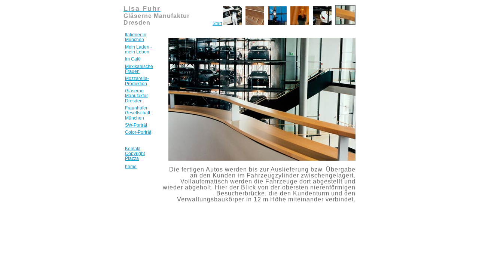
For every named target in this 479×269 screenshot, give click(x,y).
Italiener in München (135, 37)
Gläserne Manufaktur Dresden (136, 95)
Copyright (135, 153)
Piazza (132, 158)
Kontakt (132, 148)
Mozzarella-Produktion (137, 81)
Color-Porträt (138, 132)
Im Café (133, 59)
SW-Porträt (136, 125)
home (131, 166)
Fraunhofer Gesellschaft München (137, 113)
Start (217, 23)
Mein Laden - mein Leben (138, 49)
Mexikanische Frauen (139, 69)
